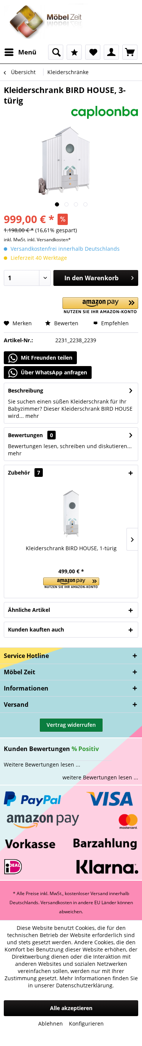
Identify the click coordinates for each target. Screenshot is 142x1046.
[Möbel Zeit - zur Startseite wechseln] (46, 22)
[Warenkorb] (129, 52)
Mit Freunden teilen (45, 357)
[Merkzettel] (92, 52)
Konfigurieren (86, 1023)
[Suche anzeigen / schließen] (55, 52)
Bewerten (65, 323)
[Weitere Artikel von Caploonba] (105, 112)
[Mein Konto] (111, 52)
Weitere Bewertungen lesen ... (42, 764)
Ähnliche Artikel (29, 609)
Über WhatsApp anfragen (53, 372)
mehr (31, 415)
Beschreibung (25, 390)
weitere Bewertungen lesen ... (100, 777)
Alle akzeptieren (71, 1008)
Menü (27, 52)
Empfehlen (114, 323)
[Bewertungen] (74, 52)
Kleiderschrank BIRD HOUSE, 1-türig (71, 548)
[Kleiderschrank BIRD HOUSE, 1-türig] (71, 514)
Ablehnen (50, 1023)
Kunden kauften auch (36, 629)
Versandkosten (56, 902)
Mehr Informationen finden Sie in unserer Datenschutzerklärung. (83, 982)
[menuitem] (20, 52)
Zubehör (24, 472)
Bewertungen (25, 435)
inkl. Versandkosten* (49, 239)
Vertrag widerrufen (71, 724)
